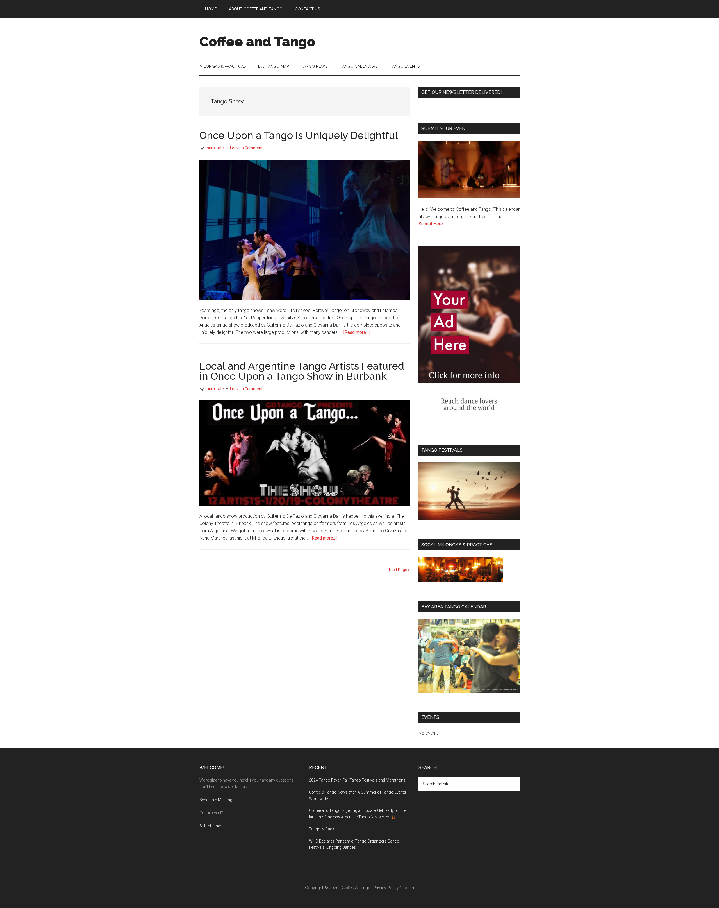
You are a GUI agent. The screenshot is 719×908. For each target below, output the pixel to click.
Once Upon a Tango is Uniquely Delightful (298, 135)
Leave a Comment (246, 148)
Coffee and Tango (257, 41)
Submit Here (430, 224)
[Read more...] (356, 332)
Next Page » (399, 569)
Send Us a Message (216, 800)
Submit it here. (211, 826)
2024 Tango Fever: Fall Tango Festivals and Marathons (357, 780)
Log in (408, 888)
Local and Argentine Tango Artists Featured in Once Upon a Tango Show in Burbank (301, 371)
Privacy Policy (386, 888)
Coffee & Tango (356, 888)
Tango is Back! (322, 829)
